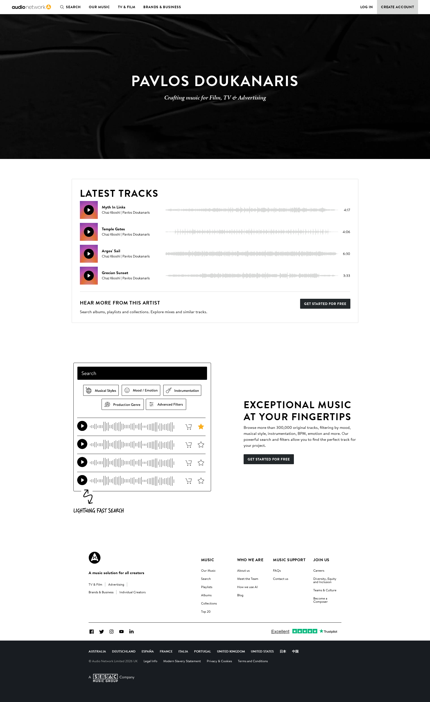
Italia (183, 651)
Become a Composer (320, 600)
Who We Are (250, 559)
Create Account (397, 6)
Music (207, 559)
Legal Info (150, 661)
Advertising (116, 584)
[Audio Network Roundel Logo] (95, 558)
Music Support (289, 559)
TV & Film (126, 6)
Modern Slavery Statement (182, 661)
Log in (366, 6)
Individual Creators (132, 592)
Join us (321, 559)
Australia (97, 651)
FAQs (277, 570)
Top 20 (206, 611)
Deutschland (124, 651)
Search (73, 6)
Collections (209, 603)
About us (243, 570)
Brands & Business (162, 6)
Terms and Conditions (253, 661)
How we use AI (247, 587)
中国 (295, 651)
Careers (318, 570)
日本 (283, 651)
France (166, 651)
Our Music (99, 6)
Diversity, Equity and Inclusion (324, 580)
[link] (31, 6)
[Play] (89, 210)
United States (262, 651)
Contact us (280, 578)
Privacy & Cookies (219, 661)
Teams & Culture (324, 590)
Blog (240, 595)
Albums (206, 595)
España (148, 651)
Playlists (206, 587)
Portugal (202, 651)
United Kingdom (231, 651)
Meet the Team (247, 578)
